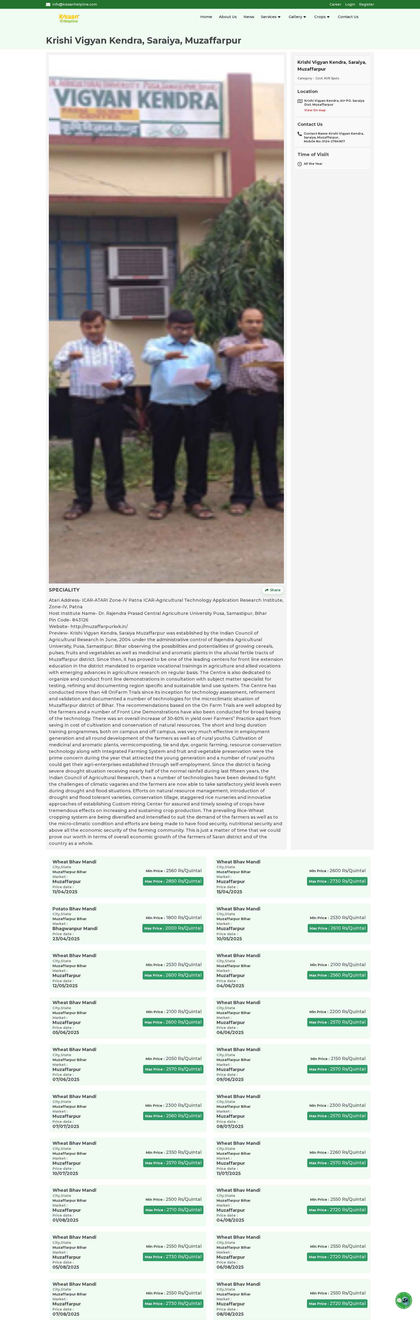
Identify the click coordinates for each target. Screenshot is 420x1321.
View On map (315, 110)
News (249, 16)
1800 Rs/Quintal (173, 917)
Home (206, 16)
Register (366, 4)
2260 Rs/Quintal (338, 1152)
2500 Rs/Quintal (173, 1199)
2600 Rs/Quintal (337, 870)
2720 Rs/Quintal (337, 1209)
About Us (228, 16)
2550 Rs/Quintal (338, 1199)
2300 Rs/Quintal (173, 1105)
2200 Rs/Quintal (337, 1011)
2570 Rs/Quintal (337, 1022)
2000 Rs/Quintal (172, 928)
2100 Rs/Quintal (338, 964)
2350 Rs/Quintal (173, 1152)
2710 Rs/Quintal (173, 1209)
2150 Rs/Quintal (338, 1058)
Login (350, 4)
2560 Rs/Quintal (173, 870)
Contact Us (348, 16)
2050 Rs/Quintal (173, 1058)
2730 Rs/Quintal (337, 881)
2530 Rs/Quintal (338, 917)
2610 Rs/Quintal (338, 928)
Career (335, 4)
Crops (320, 16)
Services (269, 16)
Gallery (295, 16)
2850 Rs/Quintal (173, 881)
